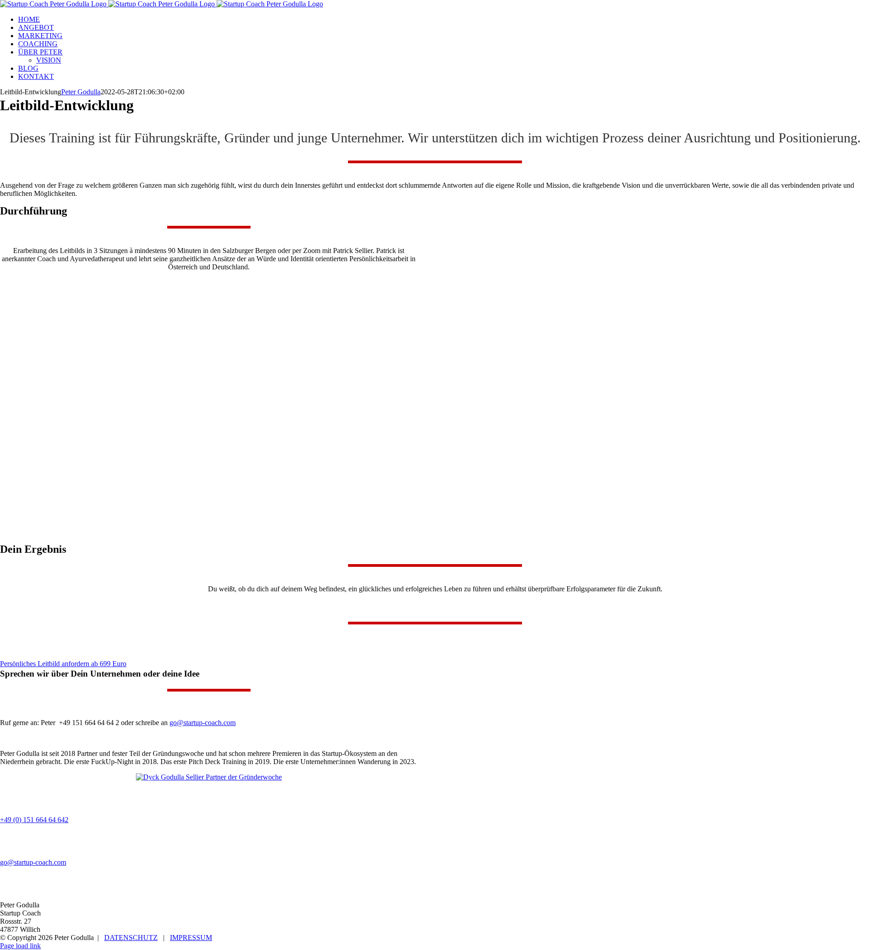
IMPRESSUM (191, 937)
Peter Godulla (81, 92)
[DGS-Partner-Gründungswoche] (209, 777)
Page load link (20, 946)
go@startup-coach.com (202, 722)
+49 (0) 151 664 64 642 (34, 819)
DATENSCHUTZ (131, 937)
